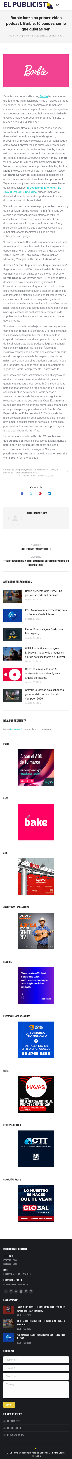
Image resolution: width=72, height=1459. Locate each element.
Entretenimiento (41, 469)
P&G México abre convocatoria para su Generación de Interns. (46, 612)
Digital (29, 469)
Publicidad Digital (15, 1435)
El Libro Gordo (14, 1428)
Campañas (20, 469)
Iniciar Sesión (17, 729)
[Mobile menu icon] (65, 5)
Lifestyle (54, 469)
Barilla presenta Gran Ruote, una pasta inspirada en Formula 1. (43, 593)
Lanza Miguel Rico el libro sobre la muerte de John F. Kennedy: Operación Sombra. (41, 1309)
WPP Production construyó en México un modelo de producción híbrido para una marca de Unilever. (45, 653)
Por (26, 475)
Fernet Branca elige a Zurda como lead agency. (44, 631)
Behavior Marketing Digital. (52, 1453)
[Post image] (12, 596)
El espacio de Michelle (41, 187)
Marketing (8, 472)
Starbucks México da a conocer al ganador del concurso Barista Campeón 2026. (44, 694)
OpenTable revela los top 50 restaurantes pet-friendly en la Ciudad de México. (42, 673)
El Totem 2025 (13, 1421)
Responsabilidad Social (25, 472)
